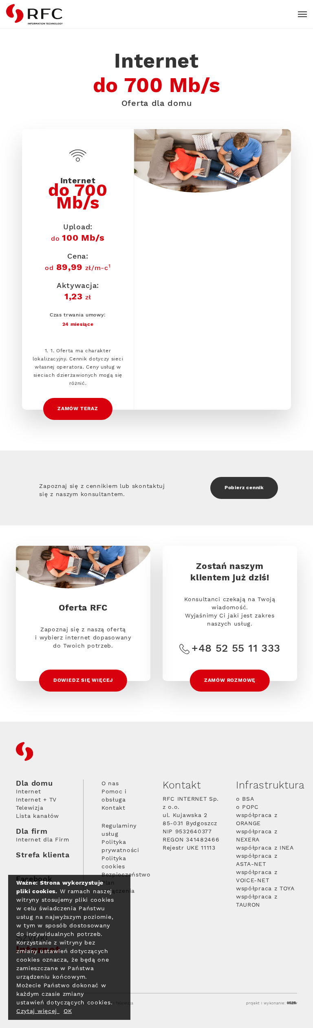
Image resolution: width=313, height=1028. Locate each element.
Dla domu (34, 784)
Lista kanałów (37, 816)
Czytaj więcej (38, 1011)
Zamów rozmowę (230, 680)
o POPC (247, 807)
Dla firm (32, 832)
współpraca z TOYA (265, 888)
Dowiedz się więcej (83, 680)
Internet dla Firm (42, 839)
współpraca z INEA (265, 848)
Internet (28, 791)
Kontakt (113, 808)
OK (68, 1011)
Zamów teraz (77, 409)
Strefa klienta (43, 855)
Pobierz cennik (244, 488)
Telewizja (29, 808)
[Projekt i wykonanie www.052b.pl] (292, 1003)
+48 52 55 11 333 (236, 649)
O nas (110, 783)
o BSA (245, 799)
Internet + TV (36, 800)
